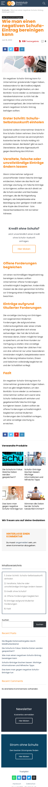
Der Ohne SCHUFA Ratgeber (12, 17)
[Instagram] (34, 778)
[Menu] (3, 3)
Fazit (8, 608)
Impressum (17, 784)
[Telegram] (19, 778)
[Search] (44, 3)
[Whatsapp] (14, 778)
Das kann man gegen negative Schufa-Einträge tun (12, 506)
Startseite (5, 10)
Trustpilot (24, 771)
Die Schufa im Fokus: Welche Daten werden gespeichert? (12, 473)
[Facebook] (24, 778)
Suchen (5, 620)
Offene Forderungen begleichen (23, 596)
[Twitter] (29, 778)
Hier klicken (24, 720)
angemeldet (22, 542)
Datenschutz (30, 784)
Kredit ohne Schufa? (16, 591)
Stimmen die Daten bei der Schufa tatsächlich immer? (34, 506)
